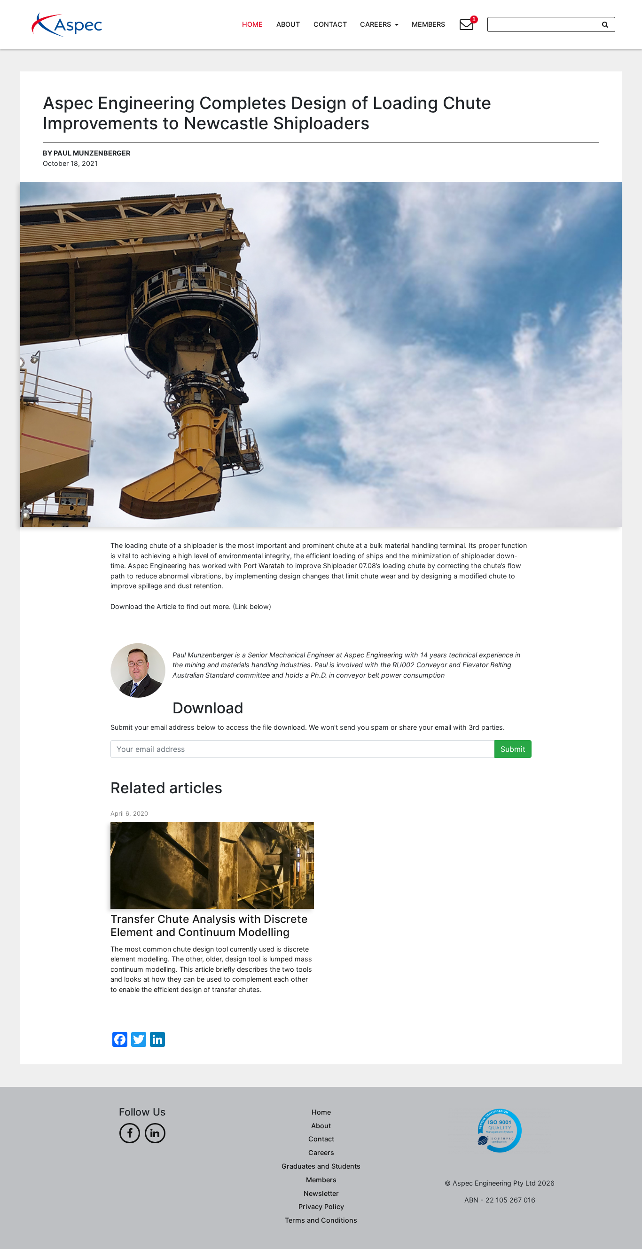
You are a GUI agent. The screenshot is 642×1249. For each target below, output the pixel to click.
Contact (330, 24)
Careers (375, 24)
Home (252, 24)
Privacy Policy (321, 1206)
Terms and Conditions (321, 1220)
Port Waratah (264, 566)
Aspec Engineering (373, 655)
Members (428, 24)
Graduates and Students (321, 1166)
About (288, 24)
